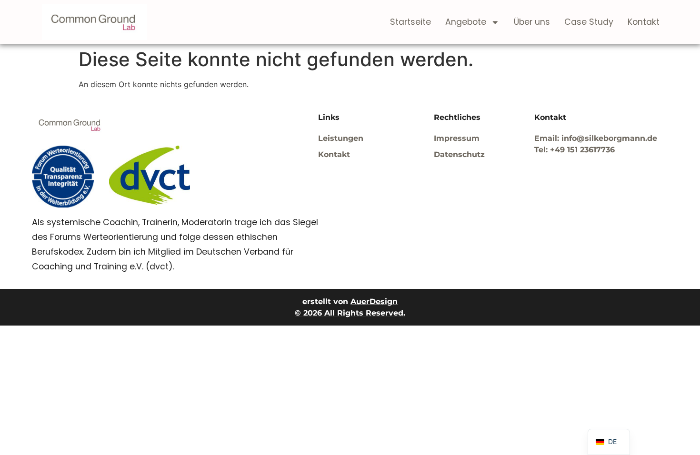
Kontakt (644, 22)
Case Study (588, 22)
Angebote (465, 22)
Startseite (410, 22)
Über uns (532, 22)
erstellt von (350, 301)
